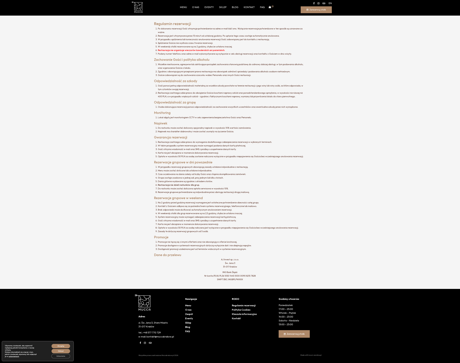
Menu (183, 7)
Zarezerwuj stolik (317, 9)
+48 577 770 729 (152, 332)
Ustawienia (60, 356)
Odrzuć (61, 351)
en (330, 3)
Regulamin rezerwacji (244, 305)
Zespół (189, 314)
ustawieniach (14, 356)
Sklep (223, 7)
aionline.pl (318, 355)
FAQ (262, 7)
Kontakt (249, 7)
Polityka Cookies (241, 309)
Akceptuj (60, 346)
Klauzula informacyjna (244, 314)
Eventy (209, 7)
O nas (195, 7)
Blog (235, 7)
